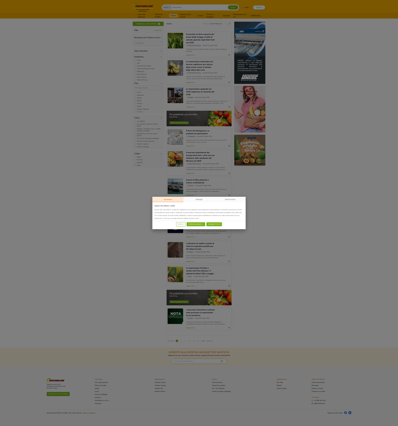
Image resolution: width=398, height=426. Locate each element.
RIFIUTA (181, 224)
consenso (168, 199)
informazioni (230, 199)
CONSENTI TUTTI (214, 224)
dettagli (199, 199)
